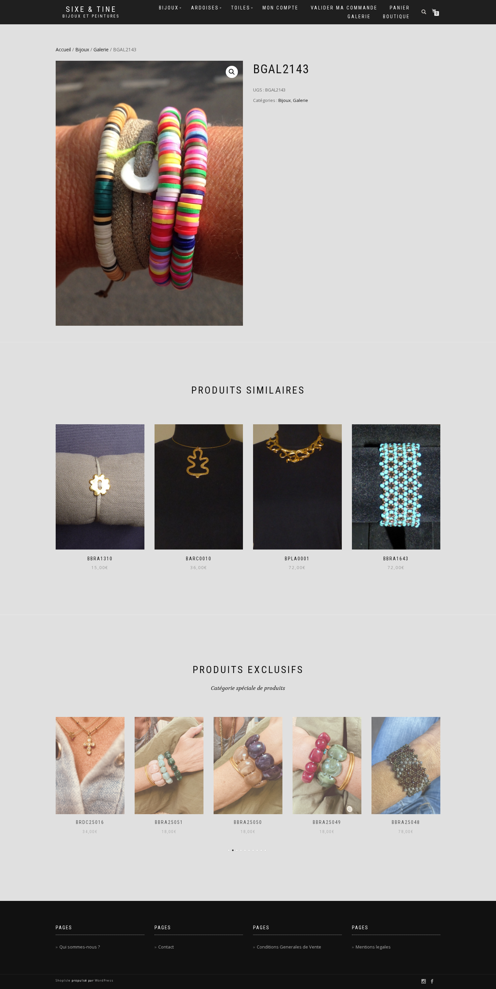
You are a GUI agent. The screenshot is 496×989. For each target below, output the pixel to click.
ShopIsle (64, 980)
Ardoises (205, 7)
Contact (166, 947)
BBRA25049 (327, 822)
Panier (400, 7)
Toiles (240, 7)
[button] (232, 72)
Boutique (396, 16)
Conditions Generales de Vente (289, 947)
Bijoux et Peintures (90, 16)
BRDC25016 (90, 822)
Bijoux (169, 7)
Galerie (359, 16)
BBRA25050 (248, 822)
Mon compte (281, 7)
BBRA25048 (406, 822)
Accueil (63, 49)
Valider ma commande (344, 7)
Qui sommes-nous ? (79, 947)
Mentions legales (373, 947)
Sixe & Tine (91, 9)
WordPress (103, 980)
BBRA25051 (169, 822)
